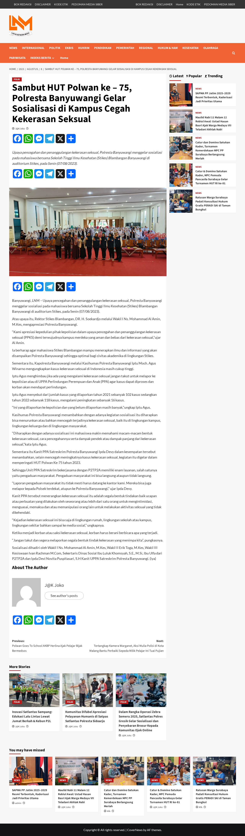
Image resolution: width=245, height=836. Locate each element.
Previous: (47, 646)
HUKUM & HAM (168, 48)
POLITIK (54, 48)
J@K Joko (20, 128)
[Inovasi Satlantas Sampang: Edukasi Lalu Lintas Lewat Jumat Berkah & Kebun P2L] (34, 690)
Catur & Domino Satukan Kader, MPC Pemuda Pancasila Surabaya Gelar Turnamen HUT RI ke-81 (211, 177)
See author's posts (64, 595)
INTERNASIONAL (33, 48)
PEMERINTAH (125, 48)
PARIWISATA (17, 58)
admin (18, 803)
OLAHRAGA (210, 48)
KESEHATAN (190, 48)
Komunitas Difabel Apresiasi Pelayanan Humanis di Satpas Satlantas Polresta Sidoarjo (86, 716)
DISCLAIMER (43, 4)
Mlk (108, 811)
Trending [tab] (215, 76)
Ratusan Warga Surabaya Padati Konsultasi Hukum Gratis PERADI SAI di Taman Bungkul (212, 204)
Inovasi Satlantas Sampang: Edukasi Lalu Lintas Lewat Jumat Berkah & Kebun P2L (32, 716)
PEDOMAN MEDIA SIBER (87, 4)
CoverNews (135, 830)
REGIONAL (146, 48)
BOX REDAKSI (22, 4)
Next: (126, 646)
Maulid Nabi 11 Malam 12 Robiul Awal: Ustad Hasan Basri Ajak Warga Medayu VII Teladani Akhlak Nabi (213, 123)
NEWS (13, 48)
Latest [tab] (178, 76)
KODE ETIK (61, 4)
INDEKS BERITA (40, 58)
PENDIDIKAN (102, 48)
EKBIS (69, 48)
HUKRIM (83, 48)
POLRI (17, 79)
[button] (233, 53)
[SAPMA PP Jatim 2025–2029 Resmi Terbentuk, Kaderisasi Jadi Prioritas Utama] (181, 94)
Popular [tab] (195, 76)
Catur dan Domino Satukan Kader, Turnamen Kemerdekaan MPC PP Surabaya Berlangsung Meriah (212, 150)
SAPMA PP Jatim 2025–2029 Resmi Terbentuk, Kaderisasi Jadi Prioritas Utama (213, 97)
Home (179, 4)
